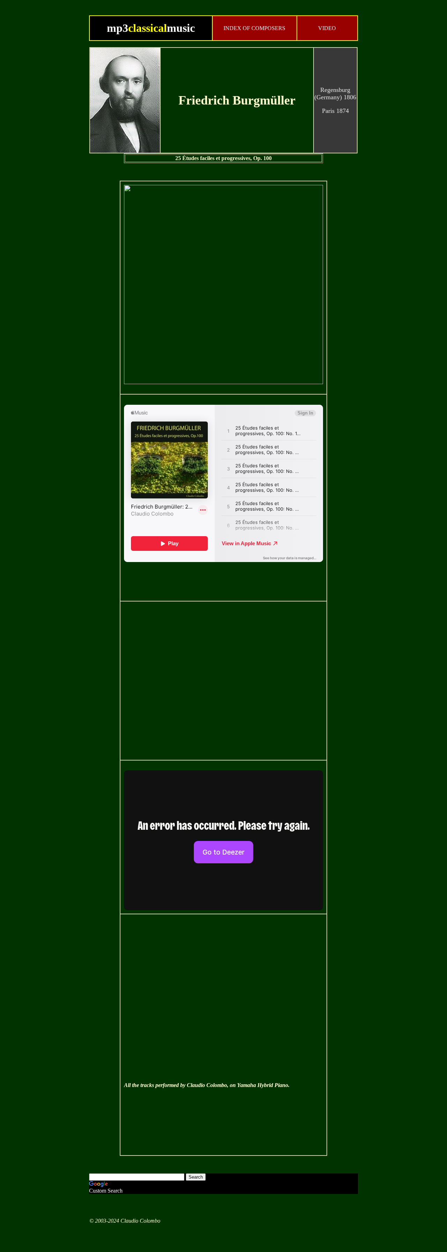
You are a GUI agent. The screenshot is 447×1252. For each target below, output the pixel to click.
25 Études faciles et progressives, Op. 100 (223, 158)
